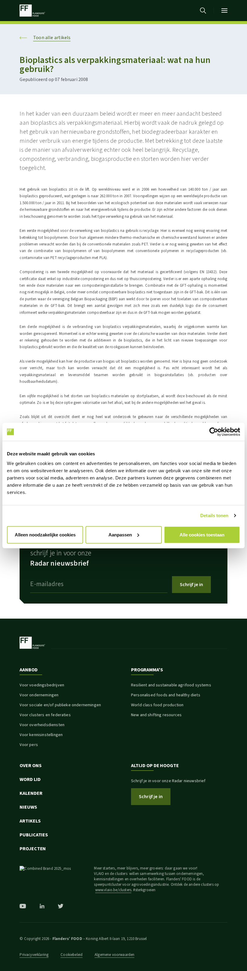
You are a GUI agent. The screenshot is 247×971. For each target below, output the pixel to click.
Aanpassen (120, 534)
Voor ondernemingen (39, 695)
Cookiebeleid (72, 954)
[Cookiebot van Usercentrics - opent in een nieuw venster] (213, 431)
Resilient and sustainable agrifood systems (171, 685)
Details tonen (214, 515)
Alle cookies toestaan (202, 534)
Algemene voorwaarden (114, 954)
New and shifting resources (156, 715)
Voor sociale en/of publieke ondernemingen (60, 705)
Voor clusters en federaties (45, 715)
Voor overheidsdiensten (42, 725)
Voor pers (29, 745)
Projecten (33, 848)
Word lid (30, 779)
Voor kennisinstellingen (41, 735)
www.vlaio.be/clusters (113, 890)
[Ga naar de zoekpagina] (203, 11)
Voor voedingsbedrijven (42, 685)
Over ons (30, 765)
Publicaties (34, 835)
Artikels (30, 821)
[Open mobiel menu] (224, 10)
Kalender (31, 793)
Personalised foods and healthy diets (165, 695)
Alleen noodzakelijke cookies (45, 534)
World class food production (157, 705)
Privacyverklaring (34, 954)
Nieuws (28, 807)
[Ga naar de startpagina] (32, 11)
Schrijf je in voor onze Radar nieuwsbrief (168, 781)
